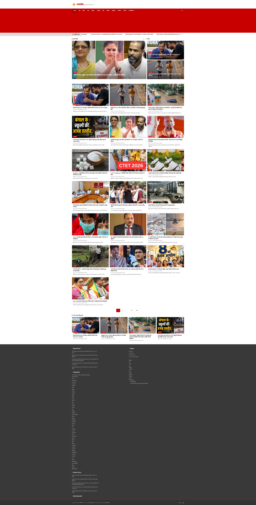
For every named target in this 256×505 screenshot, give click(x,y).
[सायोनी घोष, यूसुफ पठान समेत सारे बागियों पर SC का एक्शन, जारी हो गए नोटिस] (128, 127)
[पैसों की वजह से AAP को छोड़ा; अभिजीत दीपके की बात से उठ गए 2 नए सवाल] (90, 95)
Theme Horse (91, 502)
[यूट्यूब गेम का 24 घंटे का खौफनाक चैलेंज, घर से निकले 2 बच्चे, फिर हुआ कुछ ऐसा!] (128, 95)
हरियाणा (93, 10)
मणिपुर (73, 443)
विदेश (84, 10)
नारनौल (73, 431)
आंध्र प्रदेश (74, 380)
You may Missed (78, 315)
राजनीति (98, 10)
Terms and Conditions (134, 356)
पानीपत (73, 438)
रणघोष (80, 4)
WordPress (107, 502)
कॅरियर (125, 10)
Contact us (131, 353)
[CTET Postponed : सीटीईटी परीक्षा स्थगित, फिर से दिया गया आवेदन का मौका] (128, 160)
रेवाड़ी (73, 459)
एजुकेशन (113, 10)
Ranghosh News (84, 77)
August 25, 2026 (76, 77)
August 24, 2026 (151, 174)
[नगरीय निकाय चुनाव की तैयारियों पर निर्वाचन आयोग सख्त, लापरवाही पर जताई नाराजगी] (90, 192)
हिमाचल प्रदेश (74, 468)
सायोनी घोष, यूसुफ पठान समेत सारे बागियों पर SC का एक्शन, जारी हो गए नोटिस (98, 34)
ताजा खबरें (75, 39)
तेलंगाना (73, 423)
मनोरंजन (119, 10)
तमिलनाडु (73, 420)
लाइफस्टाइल (74, 461)
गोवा (72, 409)
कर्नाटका (73, 393)
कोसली (73, 400)
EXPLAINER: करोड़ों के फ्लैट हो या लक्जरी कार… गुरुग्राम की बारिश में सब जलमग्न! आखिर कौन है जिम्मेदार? (140, 337)
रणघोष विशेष (131, 10)
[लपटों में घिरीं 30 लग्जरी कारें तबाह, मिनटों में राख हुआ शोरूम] (165, 192)
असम (73, 378)
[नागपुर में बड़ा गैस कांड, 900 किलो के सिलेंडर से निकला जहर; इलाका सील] (165, 160)
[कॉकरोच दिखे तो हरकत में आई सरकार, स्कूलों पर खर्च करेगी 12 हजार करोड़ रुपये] (128, 192)
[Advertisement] (126, 22)
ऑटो (73, 387)
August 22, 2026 (76, 272)
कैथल (73, 398)
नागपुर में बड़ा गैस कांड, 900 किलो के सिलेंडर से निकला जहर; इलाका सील (164, 173)
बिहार (73, 441)
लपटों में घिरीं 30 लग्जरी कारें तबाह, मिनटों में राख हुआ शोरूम (161, 205)
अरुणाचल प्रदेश (75, 376)
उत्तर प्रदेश (74, 382)
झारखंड (73, 418)
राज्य (88, 10)
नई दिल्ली (73, 429)
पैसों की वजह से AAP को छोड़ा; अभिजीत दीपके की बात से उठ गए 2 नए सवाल (128, 34)
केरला (73, 396)
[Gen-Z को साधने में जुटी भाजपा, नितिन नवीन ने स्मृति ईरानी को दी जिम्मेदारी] (90, 288)
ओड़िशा (73, 389)
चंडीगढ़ (73, 411)
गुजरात (73, 403)
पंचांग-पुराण (74, 432)
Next (137, 310)
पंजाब (73, 434)
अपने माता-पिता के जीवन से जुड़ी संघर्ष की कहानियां (81, 375)
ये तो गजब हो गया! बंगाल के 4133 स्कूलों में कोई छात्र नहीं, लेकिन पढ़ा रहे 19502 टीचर (170, 336)
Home (74, 10)
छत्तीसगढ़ (73, 412)
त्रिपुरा (73, 425)
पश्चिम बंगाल (74, 436)
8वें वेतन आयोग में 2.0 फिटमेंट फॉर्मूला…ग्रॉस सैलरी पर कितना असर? (163, 269)
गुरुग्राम (73, 405)
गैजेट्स (73, 407)
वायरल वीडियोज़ (75, 463)
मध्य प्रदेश (74, 445)
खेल (103, 10)
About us (131, 351)
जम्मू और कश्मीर (75, 414)
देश (79, 10)
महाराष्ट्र (73, 449)
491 (131, 310)
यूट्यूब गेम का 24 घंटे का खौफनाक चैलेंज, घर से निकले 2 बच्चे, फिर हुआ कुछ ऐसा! (160, 34)
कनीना (73, 391)
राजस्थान (74, 201)
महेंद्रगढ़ (73, 450)
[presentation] (144, 39)
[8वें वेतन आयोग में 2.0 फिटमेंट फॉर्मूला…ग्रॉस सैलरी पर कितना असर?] (165, 256)
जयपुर (78, 201)
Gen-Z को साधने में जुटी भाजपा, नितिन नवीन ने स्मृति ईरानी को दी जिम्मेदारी (90, 301)
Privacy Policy (132, 355)
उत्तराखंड (73, 384)
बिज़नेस (108, 10)
